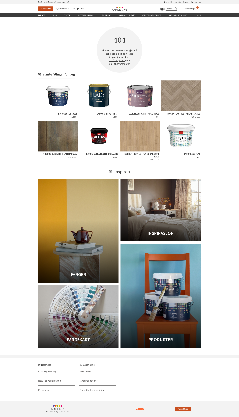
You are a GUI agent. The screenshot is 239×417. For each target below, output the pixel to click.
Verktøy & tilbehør (151, 15)
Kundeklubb (46, 8)
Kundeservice (196, 2)
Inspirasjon (64, 8)
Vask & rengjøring (178, 15)
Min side (178, 2)
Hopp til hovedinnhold (9, 1)
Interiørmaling (85, 15)
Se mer (197, 15)
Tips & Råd (79, 8)
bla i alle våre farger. (119, 64)
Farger (41, 15)
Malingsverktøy (127, 15)
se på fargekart (117, 60)
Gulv (55, 15)
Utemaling (106, 15)
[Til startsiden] (119, 8)
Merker (185, 2)
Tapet (67, 15)
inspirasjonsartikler (119, 57)
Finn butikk (168, 2)
